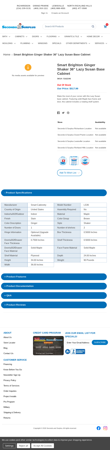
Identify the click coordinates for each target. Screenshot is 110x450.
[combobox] (69, 26)
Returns (6, 418)
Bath (4, 36)
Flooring (52, 36)
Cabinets (19, 36)
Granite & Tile (71, 36)
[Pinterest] (68, 113)
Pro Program (9, 402)
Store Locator (9, 342)
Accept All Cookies (42, 445)
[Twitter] (63, 113)
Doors (35, 36)
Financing (7, 364)
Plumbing (25, 43)
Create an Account (60, 13)
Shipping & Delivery (12, 412)
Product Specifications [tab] (19, 193)
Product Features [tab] (16, 277)
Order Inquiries (9, 391)
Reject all (23, 445)
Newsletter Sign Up (11, 375)
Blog (5, 348)
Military (6, 407)
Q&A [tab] (9, 295)
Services (99, 43)
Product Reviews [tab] (16, 305)
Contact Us (8, 353)
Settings (9, 445)
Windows (42, 43)
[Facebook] (58, 113)
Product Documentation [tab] (20, 286)
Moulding (7, 43)
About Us (7, 337)
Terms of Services (11, 385)
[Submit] (93, 26)
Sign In (44, 13)
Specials (56, 43)
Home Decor (93, 36)
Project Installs (9, 396)
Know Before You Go (12, 369)
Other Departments (76, 43)
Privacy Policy (9, 380)
